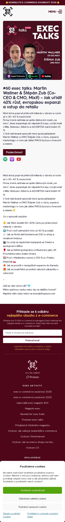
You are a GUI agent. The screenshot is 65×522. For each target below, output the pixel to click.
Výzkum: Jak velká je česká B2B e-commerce (32, 430)
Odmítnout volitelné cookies (32, 498)
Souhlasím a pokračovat (33, 490)
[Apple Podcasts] (12, 159)
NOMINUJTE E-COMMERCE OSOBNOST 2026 (32, 2)
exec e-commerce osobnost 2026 (32, 391)
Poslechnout (14, 152)
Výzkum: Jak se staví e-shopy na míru (32, 442)
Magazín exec (32, 408)
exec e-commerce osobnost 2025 (32, 397)
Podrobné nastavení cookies (32, 507)
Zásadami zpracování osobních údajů (32, 349)
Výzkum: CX (32, 447)
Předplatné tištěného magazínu (32, 425)
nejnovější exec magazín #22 (32, 402)
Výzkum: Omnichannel (32, 436)
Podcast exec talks (32, 419)
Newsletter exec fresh (32, 414)
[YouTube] (19, 159)
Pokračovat (33, 340)
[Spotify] (5, 159)
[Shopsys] (32, 376)
